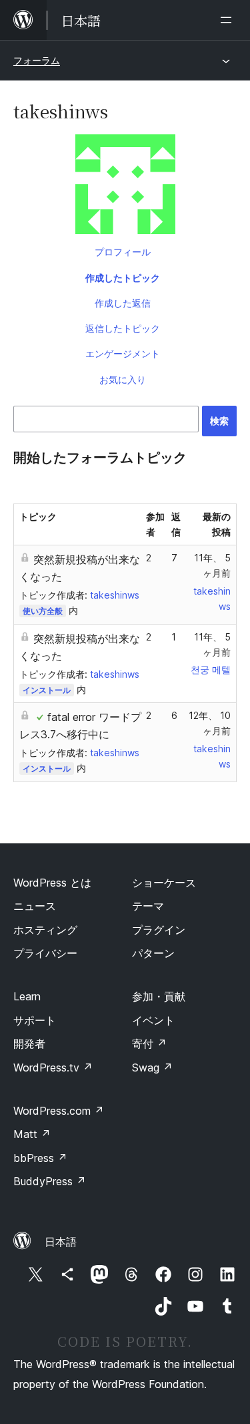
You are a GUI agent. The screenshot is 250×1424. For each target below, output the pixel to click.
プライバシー (45, 953)
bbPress (40, 1158)
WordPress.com (58, 1110)
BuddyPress (49, 1181)
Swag (152, 1067)
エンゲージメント (122, 353)
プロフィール (123, 251)
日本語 (61, 1241)
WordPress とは (52, 882)
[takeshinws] (125, 186)
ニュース (34, 906)
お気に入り (122, 379)
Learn (27, 996)
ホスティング (45, 929)
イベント (153, 1020)
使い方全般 (43, 611)
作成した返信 (123, 303)
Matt (32, 1134)
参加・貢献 (158, 996)
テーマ (148, 906)
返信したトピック (122, 328)
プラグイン (158, 929)
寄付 (149, 1043)
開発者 (29, 1043)
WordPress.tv (53, 1067)
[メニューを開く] (228, 20)
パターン (153, 953)
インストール (47, 690)
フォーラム (36, 60)
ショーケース (164, 882)
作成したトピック (122, 277)
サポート (34, 1020)
